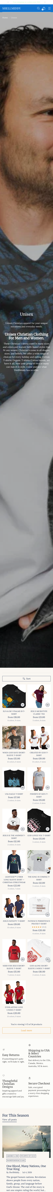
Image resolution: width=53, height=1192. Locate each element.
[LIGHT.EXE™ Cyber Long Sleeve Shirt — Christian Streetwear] (14, 862)
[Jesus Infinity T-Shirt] (14, 906)
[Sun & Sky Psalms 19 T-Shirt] (14, 696)
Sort (28, 678)
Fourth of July (28, 1156)
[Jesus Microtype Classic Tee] (39, 696)
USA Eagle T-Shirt (14, 794)
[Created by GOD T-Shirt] (39, 737)
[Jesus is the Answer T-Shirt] (14, 820)
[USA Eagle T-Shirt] (14, 779)
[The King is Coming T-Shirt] (39, 862)
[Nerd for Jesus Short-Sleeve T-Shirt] (14, 951)
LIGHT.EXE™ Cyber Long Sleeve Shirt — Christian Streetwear (14, 879)
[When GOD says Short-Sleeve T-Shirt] (14, 737)
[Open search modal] (38, 8)
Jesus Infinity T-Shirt (14, 921)
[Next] (45, 2)
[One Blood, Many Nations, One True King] (26, 1142)
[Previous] (8, 2)
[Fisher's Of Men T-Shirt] (39, 779)
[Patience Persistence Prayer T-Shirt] (39, 906)
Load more (26, 1030)
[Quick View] (23, 705)
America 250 (12, 1156)
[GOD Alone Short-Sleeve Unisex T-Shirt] (39, 951)
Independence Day (16, 1160)
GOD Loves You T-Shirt (39, 835)
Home (5, 17)
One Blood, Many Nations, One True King (26, 1167)
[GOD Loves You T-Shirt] (39, 820)
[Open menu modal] (49, 8)
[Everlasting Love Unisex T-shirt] (14, 992)
